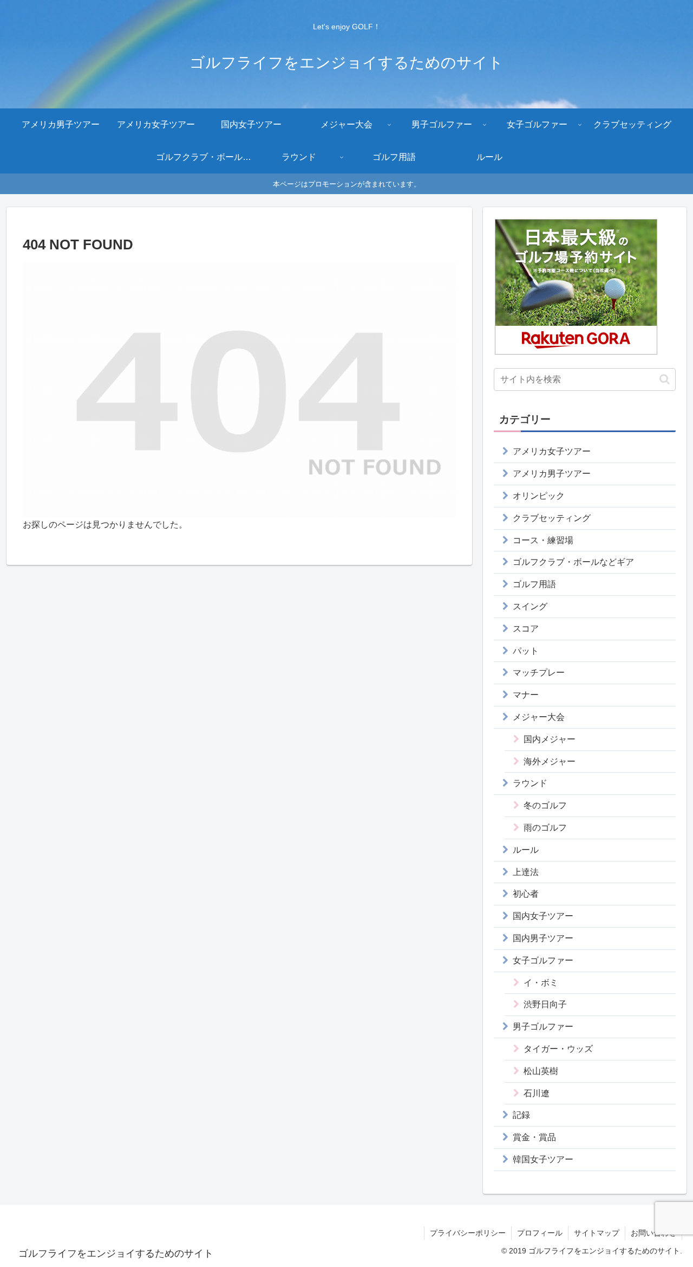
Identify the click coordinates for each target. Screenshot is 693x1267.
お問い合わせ (653, 1233)
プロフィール (540, 1233)
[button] (664, 379)
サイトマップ (596, 1233)
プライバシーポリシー (468, 1233)
